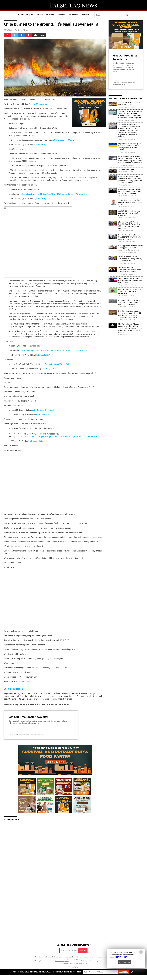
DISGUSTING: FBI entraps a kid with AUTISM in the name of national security (129, 213)
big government (24, 693)
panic (25, 699)
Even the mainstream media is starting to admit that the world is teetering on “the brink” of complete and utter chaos (130, 314)
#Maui (70, 437)
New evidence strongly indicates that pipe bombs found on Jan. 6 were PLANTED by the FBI (129, 191)
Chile (40, 693)
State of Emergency (37, 699)
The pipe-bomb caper (126, 170)
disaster (84, 693)
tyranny (85, 15)
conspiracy (55, 693)
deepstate (61, 15)
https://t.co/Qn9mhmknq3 (27, 437)
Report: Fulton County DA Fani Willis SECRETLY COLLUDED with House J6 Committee (129, 237)
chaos (34, 693)
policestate (73, 15)
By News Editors (131, 107)
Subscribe (123, 972)
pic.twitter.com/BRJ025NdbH (85, 437)
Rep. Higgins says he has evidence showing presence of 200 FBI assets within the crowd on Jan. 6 (130, 248)
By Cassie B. (129, 185)
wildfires (68, 699)
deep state (75, 693)
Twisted (60, 699)
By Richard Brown (131, 252)
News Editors (22, 30)
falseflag (50, 15)
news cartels (17, 699)
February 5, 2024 (43, 144)
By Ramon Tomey (131, 218)
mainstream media (63, 696)
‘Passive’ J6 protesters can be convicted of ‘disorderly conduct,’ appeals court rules (130, 259)
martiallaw (23, 15)
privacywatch (37, 15)
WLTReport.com (40, 104)
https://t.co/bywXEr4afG (30, 194)
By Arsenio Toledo (131, 196)
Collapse (46, 693)
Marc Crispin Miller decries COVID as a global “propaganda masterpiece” (130, 291)
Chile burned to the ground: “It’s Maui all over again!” (130, 104)
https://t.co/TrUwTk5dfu (51, 194)
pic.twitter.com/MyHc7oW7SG (74, 194)
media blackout (87, 696)
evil (17, 696)
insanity (41, 696)
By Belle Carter (130, 165)
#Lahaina (64, 437)
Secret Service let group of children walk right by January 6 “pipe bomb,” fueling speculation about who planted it (130, 179)
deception (65, 693)
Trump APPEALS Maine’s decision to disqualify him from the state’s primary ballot (130, 281)
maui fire (76, 696)
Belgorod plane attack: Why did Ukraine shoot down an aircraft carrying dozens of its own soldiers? (129, 147)
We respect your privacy (62, 961)
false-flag (24, 696)
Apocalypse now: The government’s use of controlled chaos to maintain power (129, 270)
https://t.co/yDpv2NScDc (49, 437)
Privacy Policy (73, 967)
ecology (91, 693)
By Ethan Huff (129, 207)
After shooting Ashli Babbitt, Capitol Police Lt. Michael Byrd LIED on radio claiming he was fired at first (129, 225)
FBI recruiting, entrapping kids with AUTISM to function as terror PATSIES (130, 202)
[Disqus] (55, 851)
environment (9, 696)
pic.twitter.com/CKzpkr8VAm (58, 364)
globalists (33, 696)
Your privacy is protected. (16, 734)
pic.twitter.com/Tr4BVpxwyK (63, 140)
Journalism (49, 696)
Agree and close (124, 962)
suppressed (51, 699)
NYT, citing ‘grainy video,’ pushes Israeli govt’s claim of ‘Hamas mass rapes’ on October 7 (129, 302)
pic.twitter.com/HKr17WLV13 (43, 410)
